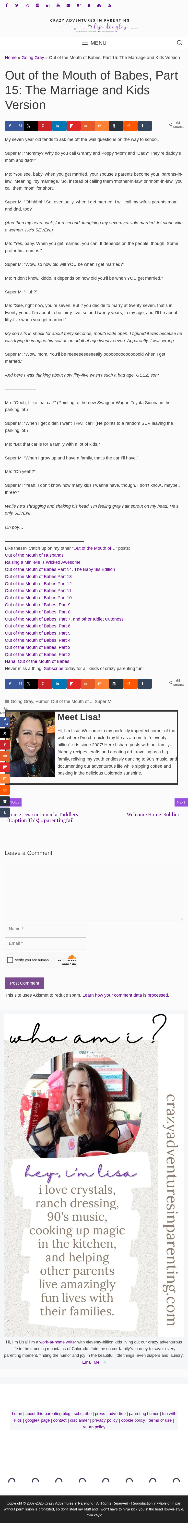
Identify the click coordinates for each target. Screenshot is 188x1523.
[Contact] (68, 5)
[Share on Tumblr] (145, 126)
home (17, 1413)
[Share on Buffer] (116, 126)
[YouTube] (58, 5)
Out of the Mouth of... (71, 701)
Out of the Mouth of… (94, 548)
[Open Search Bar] (179, 43)
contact (60, 1420)
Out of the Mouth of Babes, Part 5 (37, 633)
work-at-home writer (57, 1342)
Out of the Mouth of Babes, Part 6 (37, 626)
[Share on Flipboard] (74, 126)
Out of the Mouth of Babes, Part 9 (37, 604)
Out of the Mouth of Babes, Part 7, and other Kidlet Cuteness (64, 619)
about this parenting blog (47, 1413)
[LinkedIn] (48, 5)
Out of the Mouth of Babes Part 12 (38, 583)
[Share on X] (31, 126)
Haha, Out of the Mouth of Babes (37, 661)
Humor (41, 701)
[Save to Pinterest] (45, 126)
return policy (94, 1427)
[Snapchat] (89, 5)
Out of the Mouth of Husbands (34, 555)
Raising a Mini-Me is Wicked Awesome (43, 562)
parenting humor (144, 1413)
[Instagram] (27, 5)
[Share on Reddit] (130, 126)
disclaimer (79, 1420)
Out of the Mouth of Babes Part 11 (38, 590)
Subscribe (53, 668)
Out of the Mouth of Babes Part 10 (38, 597)
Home (11, 57)
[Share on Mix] (102, 126)
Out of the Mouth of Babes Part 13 (38, 576)
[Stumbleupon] (99, 5)
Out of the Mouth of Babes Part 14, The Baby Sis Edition (60, 569)
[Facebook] (6, 5)
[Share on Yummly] (88, 126)
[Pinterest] (37, 5)
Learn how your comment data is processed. (125, 995)
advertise (117, 1413)
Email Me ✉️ (94, 1362)
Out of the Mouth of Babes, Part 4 (37, 640)
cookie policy (133, 1420)
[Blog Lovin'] (78, 5)
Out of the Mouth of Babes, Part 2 (37, 654)
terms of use (160, 1420)
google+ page (37, 1420)
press (100, 1413)
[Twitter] (17, 5)
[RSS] (109, 5)
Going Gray (33, 57)
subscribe (83, 1413)
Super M (103, 701)
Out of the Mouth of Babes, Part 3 (37, 647)
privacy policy (105, 1420)
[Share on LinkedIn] (59, 126)
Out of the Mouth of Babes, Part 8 (37, 611)
